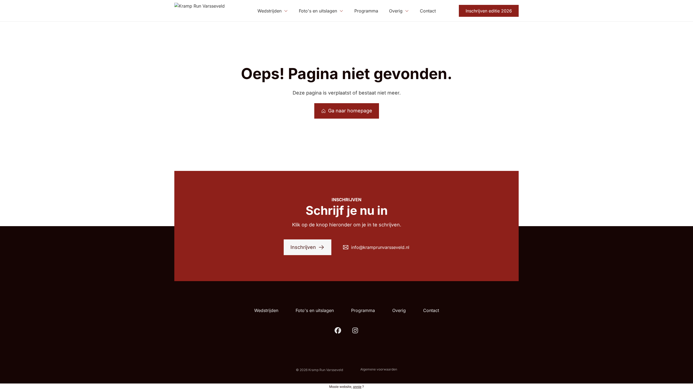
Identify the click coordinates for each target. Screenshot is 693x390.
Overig (399, 310)
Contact (431, 310)
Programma (363, 310)
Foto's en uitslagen (315, 310)
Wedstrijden (266, 310)
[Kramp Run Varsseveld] (199, 11)
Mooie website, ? (346, 387)
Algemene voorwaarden (378, 369)
